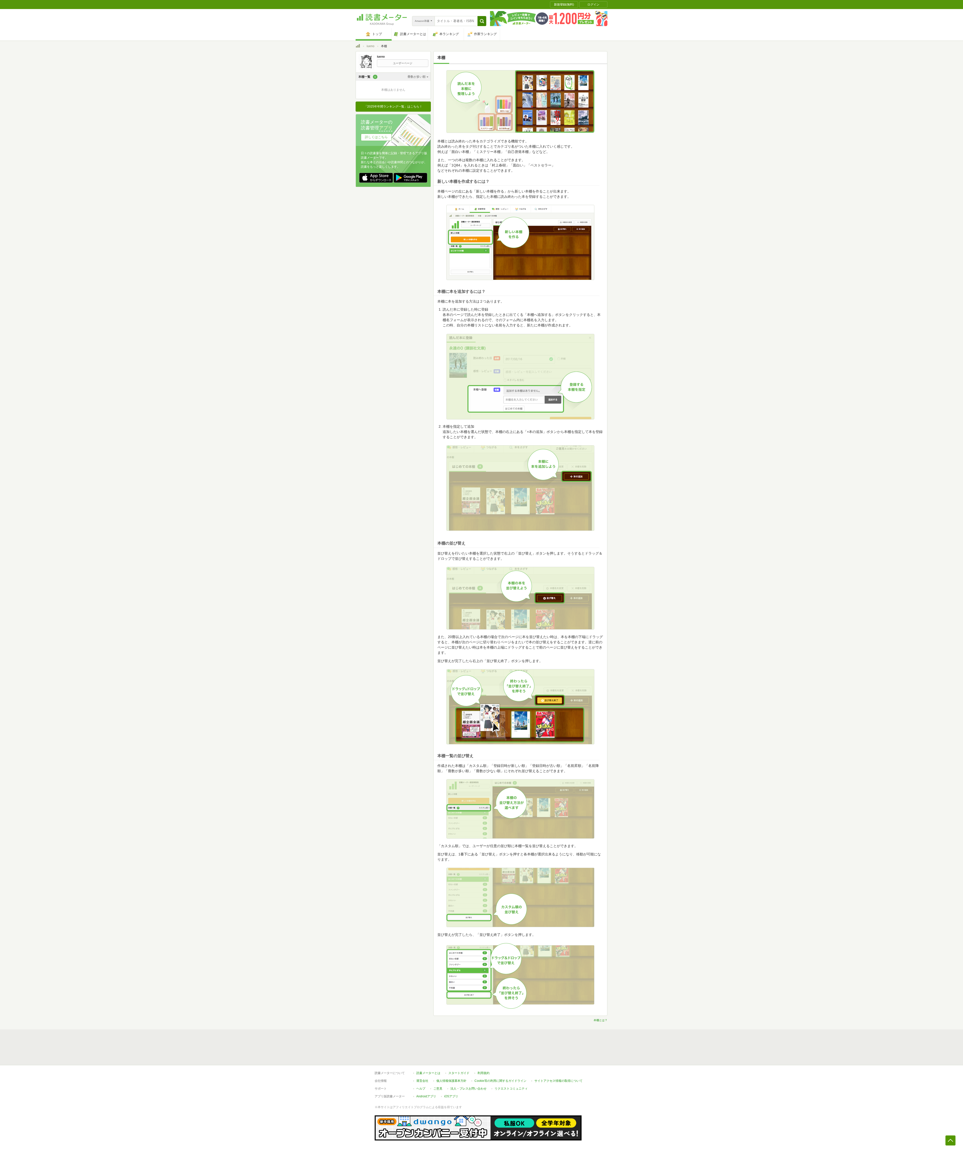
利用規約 (483, 1073)
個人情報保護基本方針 (451, 1080)
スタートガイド (458, 1073)
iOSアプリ (451, 1096)
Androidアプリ (426, 1096)
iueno (370, 46)
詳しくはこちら (376, 137)
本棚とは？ (600, 1020)
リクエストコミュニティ (511, 1088)
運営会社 (422, 1080)
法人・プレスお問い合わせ (468, 1088)
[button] (481, 21)
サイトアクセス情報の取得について (558, 1080)
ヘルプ (420, 1088)
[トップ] (358, 46)
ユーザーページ (402, 63)
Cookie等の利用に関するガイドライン (500, 1080)
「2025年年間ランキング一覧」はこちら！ (393, 106)
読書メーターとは (428, 1073)
